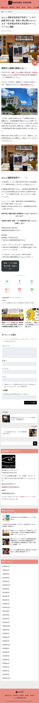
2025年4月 (5, 570)
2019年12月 (6, 644)
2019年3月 (5, 663)
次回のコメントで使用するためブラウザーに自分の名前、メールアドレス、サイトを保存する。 (19, 385)
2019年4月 (5, 659)
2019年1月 (5, 667)
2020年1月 (5, 641)
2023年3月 (5, 581)
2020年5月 (5, 633)
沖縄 (32, 303)
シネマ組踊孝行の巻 (9, 303)
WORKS (11, 7)
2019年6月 (5, 652)
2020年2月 (5, 637)
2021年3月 (5, 622)
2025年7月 (5, 566)
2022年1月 (5, 604)
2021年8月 (5, 611)
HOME (21, 692)
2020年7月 (5, 630)
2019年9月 (5, 648)
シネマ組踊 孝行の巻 (19, 698)
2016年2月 (5, 674)
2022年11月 (6, 585)
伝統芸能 (20, 303)
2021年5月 (5, 615)
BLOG (23, 7)
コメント (6, 346)
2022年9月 (5, 589)
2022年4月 (5, 600)
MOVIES (18, 297)
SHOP (18, 7)
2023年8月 (5, 574)
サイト (4, 376)
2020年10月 (6, 626)
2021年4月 (5, 618)
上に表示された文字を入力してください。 (16, 394)
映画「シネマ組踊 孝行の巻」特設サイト (10, 266)
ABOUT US (4, 7)
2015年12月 (6, 678)
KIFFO (29, 7)
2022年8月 (5, 592)
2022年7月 (5, 596)
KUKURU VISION (21, 2)
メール (5, 368)
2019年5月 (5, 656)
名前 (4, 360)
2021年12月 (6, 607)
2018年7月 (5, 671)
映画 (27, 303)
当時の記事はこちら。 (27, 84)
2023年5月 (5, 577)
